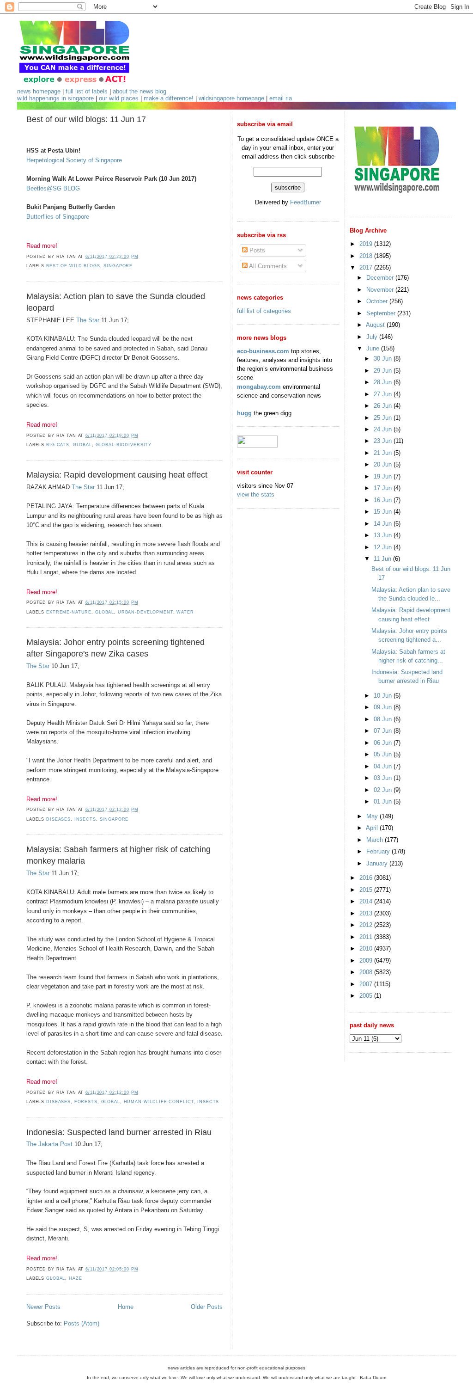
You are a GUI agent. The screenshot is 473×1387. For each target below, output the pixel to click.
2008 (366, 972)
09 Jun (384, 707)
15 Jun (384, 511)
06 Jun (384, 742)
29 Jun (384, 370)
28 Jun (384, 382)
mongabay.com (259, 386)
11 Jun (383, 558)
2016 (366, 877)
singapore (118, 266)
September (381, 313)
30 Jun (384, 358)
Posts (256, 250)
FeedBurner (305, 202)
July (372, 336)
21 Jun (384, 452)
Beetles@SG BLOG (53, 188)
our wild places (119, 98)
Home (125, 1306)
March (375, 839)
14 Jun (384, 523)
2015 (366, 889)
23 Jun (384, 440)
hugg (244, 413)
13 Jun (384, 535)
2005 (366, 995)
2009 (366, 960)
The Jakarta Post (49, 1144)
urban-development (145, 612)
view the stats (255, 494)
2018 (366, 255)
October (377, 301)
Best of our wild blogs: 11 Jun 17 (86, 119)
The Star (87, 320)
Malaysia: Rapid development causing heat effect (116, 474)
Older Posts (207, 1306)
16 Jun (384, 500)
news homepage (39, 91)
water (185, 612)
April (373, 827)
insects (85, 819)
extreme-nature (68, 612)
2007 (366, 984)
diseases (58, 819)
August (376, 324)
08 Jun (384, 719)
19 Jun (384, 476)
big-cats (57, 444)
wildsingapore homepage (231, 98)
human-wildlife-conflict (159, 1101)
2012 (366, 924)
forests (85, 1101)
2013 (366, 913)
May (373, 816)
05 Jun (384, 754)
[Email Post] (141, 256)
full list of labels (87, 91)
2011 (366, 936)
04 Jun (384, 766)
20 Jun (384, 464)
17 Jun (384, 488)
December (380, 277)
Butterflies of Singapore (57, 216)
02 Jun (384, 789)
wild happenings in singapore (55, 98)
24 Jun (384, 429)
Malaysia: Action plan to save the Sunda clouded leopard (115, 302)
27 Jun (384, 394)
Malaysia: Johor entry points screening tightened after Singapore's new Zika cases (115, 648)
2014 (366, 901)
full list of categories (264, 310)
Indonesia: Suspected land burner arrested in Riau (119, 1132)
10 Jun (384, 695)
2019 (366, 243)
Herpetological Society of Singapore (74, 160)
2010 (366, 948)
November (380, 289)
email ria (280, 98)
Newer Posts (43, 1306)
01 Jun (384, 801)
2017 (366, 267)
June (373, 348)
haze (75, 1278)
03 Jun (384, 777)
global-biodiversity (124, 444)
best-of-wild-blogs (73, 266)
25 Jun (384, 417)
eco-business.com (263, 351)
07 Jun (384, 730)
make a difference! (169, 98)
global (82, 444)
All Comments (267, 266)
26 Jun (384, 405)
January (377, 863)
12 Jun (384, 547)
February (379, 851)
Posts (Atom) (81, 1323)
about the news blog (139, 91)
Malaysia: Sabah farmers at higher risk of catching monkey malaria (118, 855)
